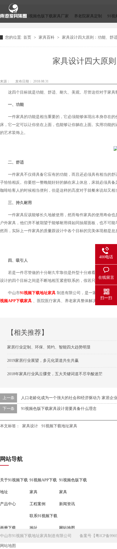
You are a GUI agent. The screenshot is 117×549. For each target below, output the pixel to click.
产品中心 (8, 504)
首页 (27, 37)
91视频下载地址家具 (59, 426)
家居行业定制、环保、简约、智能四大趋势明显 (49, 347)
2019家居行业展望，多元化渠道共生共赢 (43, 360)
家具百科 (47, 37)
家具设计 (30, 426)
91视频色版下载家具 (73, 486)
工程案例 (37, 504)
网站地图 (67, 528)
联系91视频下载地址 (43, 522)
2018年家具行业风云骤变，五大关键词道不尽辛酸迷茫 (55, 374)
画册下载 (8, 528)
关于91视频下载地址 (14, 486)
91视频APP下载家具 (43, 486)
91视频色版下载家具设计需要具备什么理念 (59, 408)
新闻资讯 (67, 504)
